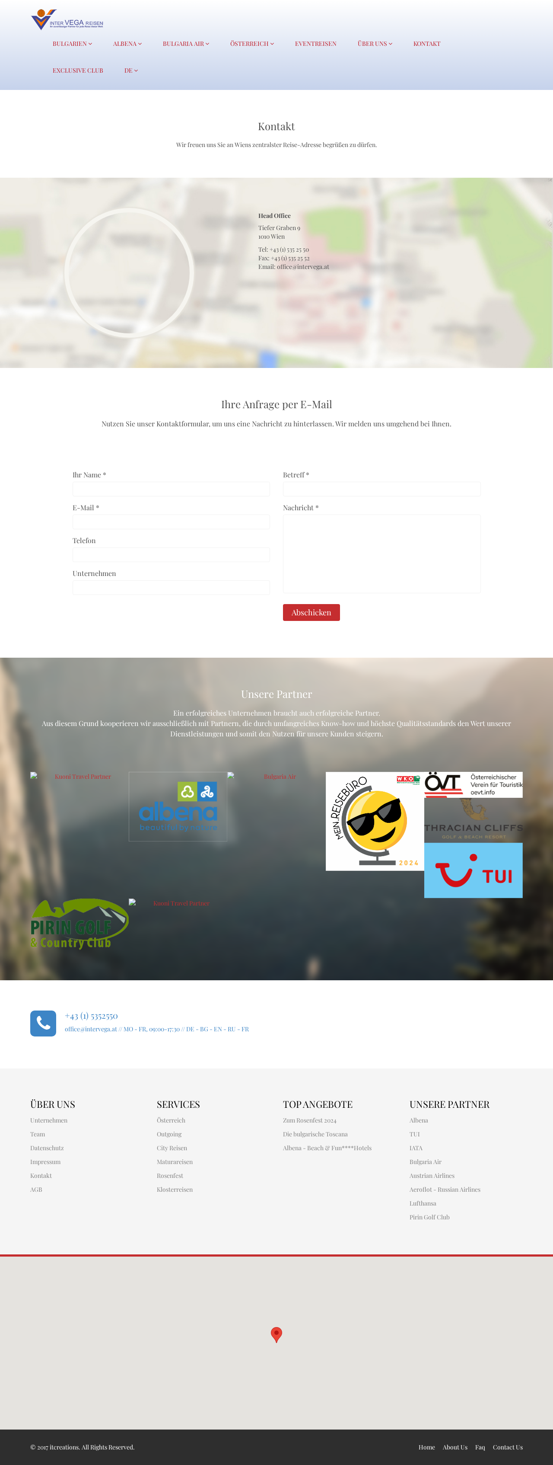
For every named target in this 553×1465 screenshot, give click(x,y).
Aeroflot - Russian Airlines (445, 1189)
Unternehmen (94, 573)
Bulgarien (70, 43)
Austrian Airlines (432, 1175)
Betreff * (296, 474)
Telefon (84, 540)
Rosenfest (170, 1175)
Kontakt (427, 43)
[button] (276, 1335)
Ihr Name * (89, 474)
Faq (480, 1447)
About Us (455, 1447)
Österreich (250, 43)
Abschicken (311, 612)
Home (427, 1447)
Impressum (45, 1162)
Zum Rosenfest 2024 (310, 1120)
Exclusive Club (78, 70)
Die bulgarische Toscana (315, 1134)
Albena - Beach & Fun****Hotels (327, 1148)
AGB (36, 1189)
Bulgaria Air (184, 43)
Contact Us (508, 1447)
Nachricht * (301, 507)
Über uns (373, 43)
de (129, 70)
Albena (125, 43)
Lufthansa (423, 1203)
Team (37, 1134)
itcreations (64, 1447)
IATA (416, 1148)
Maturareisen (175, 1162)
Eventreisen (316, 43)
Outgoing (169, 1134)
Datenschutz (47, 1148)
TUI (415, 1134)
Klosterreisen (175, 1189)
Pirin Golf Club (430, 1217)
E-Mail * (86, 507)
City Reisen (172, 1148)
